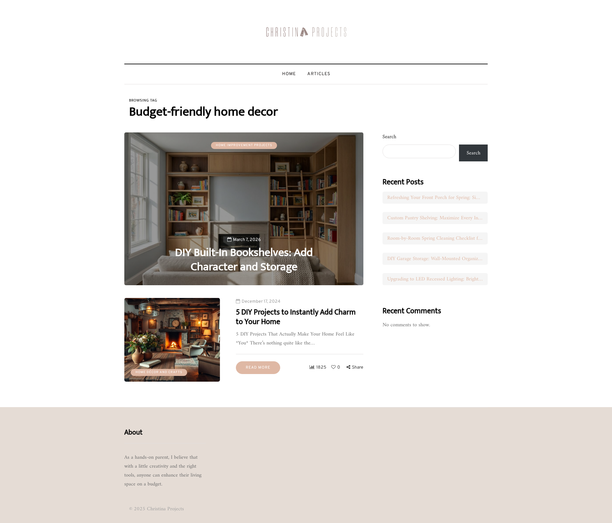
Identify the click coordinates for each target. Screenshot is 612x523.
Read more (258, 367)
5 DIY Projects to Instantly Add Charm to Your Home (296, 317)
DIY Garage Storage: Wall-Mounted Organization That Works (437, 258)
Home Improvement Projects (244, 145)
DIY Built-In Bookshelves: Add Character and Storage (244, 259)
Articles (318, 74)
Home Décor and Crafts (158, 372)
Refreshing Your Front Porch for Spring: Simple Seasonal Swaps (437, 197)
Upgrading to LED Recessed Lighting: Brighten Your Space (437, 279)
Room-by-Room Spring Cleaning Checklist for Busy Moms (437, 238)
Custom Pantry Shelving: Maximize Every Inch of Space (437, 218)
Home (289, 74)
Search (389, 136)
